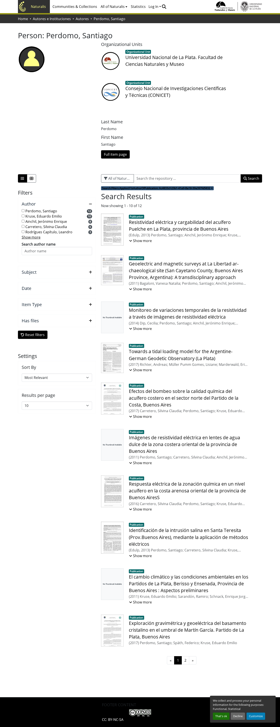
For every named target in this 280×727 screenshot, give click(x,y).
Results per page (38, 395)
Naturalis (38, 6)
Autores (82, 18)
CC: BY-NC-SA (112, 719)
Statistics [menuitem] (138, 6)
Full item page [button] (115, 154)
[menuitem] (114, 6)
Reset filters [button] (34, 334)
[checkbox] (23, 210)
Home (23, 18)
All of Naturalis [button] (113, 6)
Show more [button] (31, 237)
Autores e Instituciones (52, 18)
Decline (238, 716)
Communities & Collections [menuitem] (74, 6)
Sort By (29, 367)
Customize (256, 716)
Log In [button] (154, 6)
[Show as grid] (31, 178)
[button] (164, 6)
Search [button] (253, 178)
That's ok (221, 716)
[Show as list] (22, 178)
